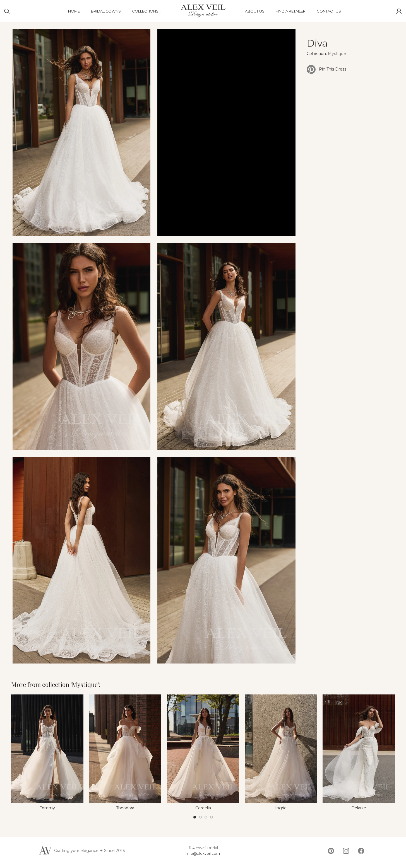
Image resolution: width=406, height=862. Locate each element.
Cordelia (203, 807)
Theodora (125, 807)
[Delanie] (359, 748)
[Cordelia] (203, 748)
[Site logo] (203, 10)
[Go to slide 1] (194, 817)
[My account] (399, 11)
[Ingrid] (281, 748)
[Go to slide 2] (200, 817)
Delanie (358, 807)
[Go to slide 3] (206, 817)
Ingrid (281, 807)
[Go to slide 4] (211, 817)
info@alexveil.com (203, 853)
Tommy (47, 807)
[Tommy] (47, 748)
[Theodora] (125, 748)
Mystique (337, 53)
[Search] (7, 11)
